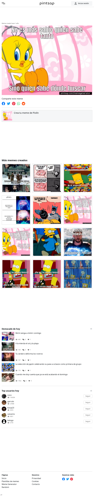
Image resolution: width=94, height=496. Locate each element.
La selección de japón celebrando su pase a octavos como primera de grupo (48, 364)
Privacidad (36, 478)
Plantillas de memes (10, 481)
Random (5, 487)
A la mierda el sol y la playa (27, 343)
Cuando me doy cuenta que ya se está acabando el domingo (41, 374)
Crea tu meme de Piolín (26, 112)
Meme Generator (9, 484)
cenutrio (11, 414)
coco (9, 395)
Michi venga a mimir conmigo (28, 333)
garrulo (10, 401)
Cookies (35, 481)
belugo (10, 420)
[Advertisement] (47, 14)
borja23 (10, 407)
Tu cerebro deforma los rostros (29, 354)
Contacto (36, 484)
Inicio (4, 478)
